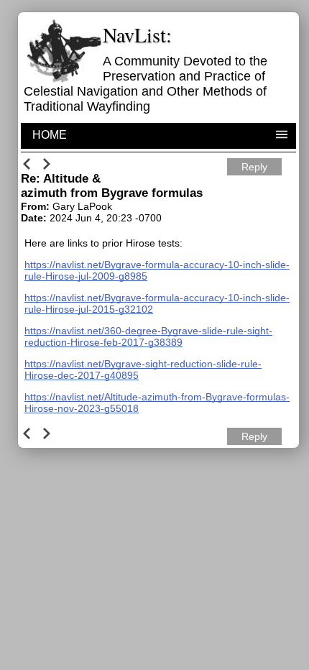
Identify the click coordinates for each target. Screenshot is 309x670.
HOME (49, 135)
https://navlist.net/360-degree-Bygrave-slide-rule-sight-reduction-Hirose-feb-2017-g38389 (148, 336)
